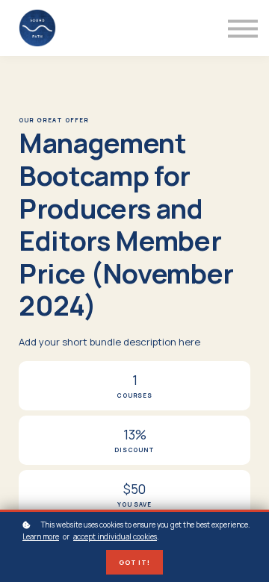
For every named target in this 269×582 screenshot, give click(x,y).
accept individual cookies (115, 536)
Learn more (40, 536)
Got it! (135, 562)
